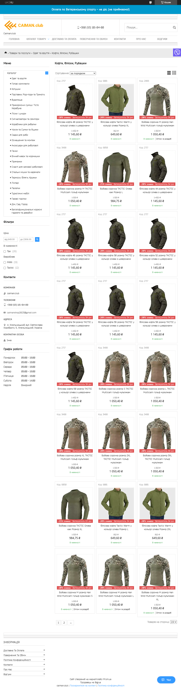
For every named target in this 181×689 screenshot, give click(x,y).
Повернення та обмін (93, 39)
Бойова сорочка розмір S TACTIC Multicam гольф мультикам (116, 390)
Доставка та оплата (64, 39)
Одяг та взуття (41, 53)
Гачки (14, 151)
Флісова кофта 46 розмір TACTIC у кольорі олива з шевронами (75, 257)
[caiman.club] (24, 25)
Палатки (16, 188)
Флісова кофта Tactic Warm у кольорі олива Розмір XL (116, 124)
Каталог (11, 73)
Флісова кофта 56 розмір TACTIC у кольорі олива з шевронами (116, 324)
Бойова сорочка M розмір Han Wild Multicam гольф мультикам (157, 124)
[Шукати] (174, 27)
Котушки (16, 89)
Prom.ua (107, 679)
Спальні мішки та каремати (26, 172)
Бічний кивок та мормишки (26, 156)
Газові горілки (19, 198)
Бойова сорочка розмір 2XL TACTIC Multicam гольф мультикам (116, 459)
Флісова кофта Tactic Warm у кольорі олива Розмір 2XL (157, 527)
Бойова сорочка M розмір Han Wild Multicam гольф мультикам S (74, 594)
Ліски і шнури (19, 113)
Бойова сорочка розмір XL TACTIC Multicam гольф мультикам (75, 457)
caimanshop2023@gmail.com (21, 312)
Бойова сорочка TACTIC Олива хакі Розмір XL (75, 527)
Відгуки (162, 39)
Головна (14, 39)
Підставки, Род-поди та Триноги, (28, 94)
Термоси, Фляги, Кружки (24, 177)
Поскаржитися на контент (83, 685)
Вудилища (17, 99)
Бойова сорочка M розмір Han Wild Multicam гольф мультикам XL (157, 596)
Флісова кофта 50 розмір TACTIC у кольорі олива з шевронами (116, 257)
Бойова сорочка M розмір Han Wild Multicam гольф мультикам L (116, 594)
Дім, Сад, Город (19, 204)
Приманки (17, 161)
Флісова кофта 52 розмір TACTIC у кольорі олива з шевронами (157, 257)
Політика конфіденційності (17, 660)
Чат (169, 679)
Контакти (120, 39)
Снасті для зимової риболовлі (27, 167)
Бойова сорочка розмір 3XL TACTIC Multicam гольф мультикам (157, 459)
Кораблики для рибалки (24, 124)
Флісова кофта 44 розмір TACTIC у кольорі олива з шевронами (157, 190)
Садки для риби (20, 135)
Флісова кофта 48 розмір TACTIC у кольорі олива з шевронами (75, 124)
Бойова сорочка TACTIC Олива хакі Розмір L (116, 190)
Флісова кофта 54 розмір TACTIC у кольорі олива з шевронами (75, 324)
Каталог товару (36, 39)
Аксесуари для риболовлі (25, 145)
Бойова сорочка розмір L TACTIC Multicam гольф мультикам (157, 390)
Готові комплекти (20, 83)
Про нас (141, 39)
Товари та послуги (19, 53)
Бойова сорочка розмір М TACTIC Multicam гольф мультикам (74, 190)
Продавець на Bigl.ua (90, 682)
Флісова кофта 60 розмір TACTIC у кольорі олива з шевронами (75, 390)
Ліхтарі (15, 183)
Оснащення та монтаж (23, 140)
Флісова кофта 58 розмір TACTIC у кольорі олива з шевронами (157, 324)
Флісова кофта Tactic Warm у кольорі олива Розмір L (116, 527)
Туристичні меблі (20, 193)
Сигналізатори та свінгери (25, 119)
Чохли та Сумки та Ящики (25, 129)
